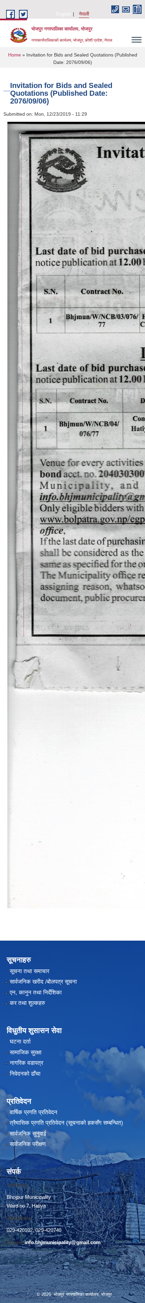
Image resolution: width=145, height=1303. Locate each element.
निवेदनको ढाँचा (25, 1074)
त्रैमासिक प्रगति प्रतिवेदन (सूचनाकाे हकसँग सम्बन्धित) (66, 1123)
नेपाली (84, 14)
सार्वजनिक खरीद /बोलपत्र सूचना (43, 982)
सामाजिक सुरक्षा (25, 1052)
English (63, 14)
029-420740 (48, 1230)
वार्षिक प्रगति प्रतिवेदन (33, 1112)
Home (14, 55)
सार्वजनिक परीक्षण (28, 1144)
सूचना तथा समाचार (29, 971)
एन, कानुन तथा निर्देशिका (36, 992)
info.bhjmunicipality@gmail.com (62, 1242)
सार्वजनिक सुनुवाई (28, 1133)
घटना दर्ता (20, 1041)
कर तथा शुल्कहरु (27, 1003)
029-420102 (20, 1230)
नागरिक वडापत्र (26, 1063)
